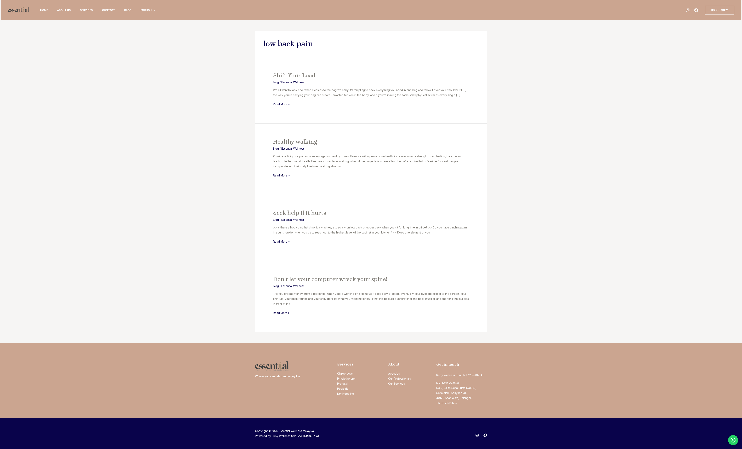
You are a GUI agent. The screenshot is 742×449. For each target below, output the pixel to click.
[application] (153, 10)
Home (44, 10)
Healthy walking (295, 141)
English (146, 10)
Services (86, 10)
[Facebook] (696, 10)
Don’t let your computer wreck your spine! (330, 279)
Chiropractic (345, 373)
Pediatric (342, 388)
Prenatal (342, 383)
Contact (108, 10)
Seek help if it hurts (299, 212)
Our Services (396, 383)
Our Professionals (399, 378)
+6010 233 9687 (446, 403)
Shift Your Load (294, 75)
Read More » (281, 104)
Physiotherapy (346, 378)
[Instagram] (688, 10)
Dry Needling (345, 393)
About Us (64, 10)
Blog (127, 10)
